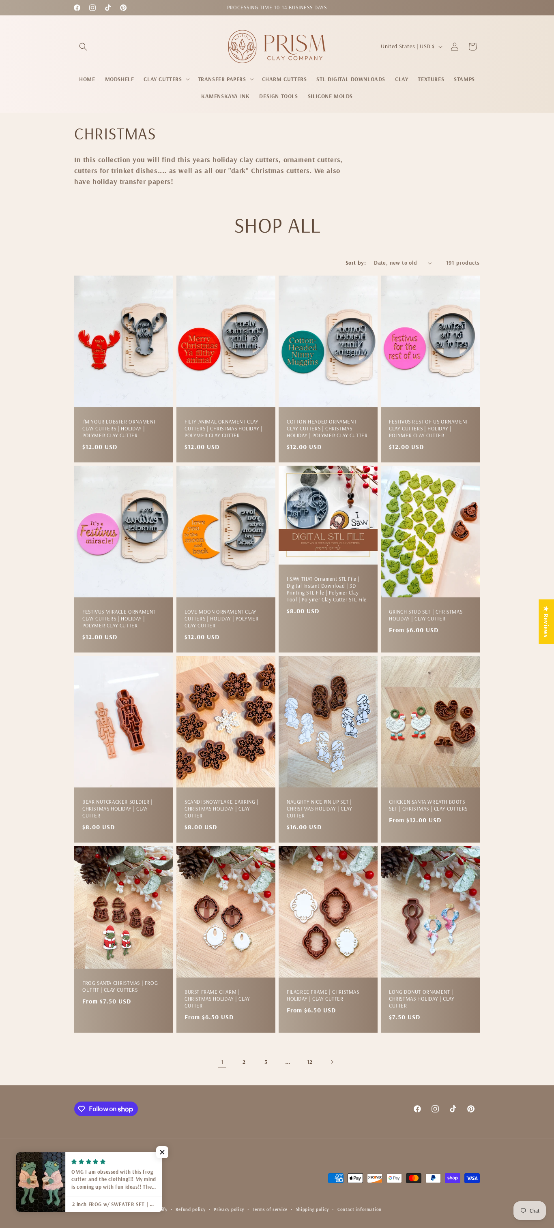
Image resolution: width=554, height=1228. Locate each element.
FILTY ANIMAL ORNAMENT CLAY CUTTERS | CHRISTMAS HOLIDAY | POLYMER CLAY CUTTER (223, 429)
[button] (83, 47)
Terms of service (270, 1209)
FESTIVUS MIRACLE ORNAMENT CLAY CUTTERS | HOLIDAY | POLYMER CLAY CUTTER (119, 619)
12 (310, 1061)
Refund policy (190, 1209)
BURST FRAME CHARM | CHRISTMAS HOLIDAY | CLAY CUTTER (217, 999)
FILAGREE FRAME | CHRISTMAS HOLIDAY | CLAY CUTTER (323, 995)
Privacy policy (229, 1209)
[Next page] (332, 1062)
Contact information (359, 1209)
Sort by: (356, 262)
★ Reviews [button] (546, 622)
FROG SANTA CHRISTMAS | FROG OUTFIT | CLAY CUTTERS (120, 986)
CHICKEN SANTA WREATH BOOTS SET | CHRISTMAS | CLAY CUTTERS (428, 805)
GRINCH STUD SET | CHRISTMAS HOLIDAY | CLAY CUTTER (425, 615)
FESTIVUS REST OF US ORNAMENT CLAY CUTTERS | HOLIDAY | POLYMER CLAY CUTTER (428, 429)
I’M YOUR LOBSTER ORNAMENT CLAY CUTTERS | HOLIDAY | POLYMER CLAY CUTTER (119, 429)
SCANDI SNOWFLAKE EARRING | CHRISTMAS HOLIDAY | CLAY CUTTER (222, 809)
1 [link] (222, 1062)
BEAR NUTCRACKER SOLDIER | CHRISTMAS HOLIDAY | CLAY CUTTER (117, 809)
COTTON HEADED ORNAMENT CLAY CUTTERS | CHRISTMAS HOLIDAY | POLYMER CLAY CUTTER (327, 429)
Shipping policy (312, 1209)
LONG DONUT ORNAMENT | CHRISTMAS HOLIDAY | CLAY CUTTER (421, 999)
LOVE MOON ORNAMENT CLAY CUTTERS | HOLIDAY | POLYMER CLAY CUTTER (221, 619)
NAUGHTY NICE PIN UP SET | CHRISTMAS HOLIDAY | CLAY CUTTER (319, 809)
